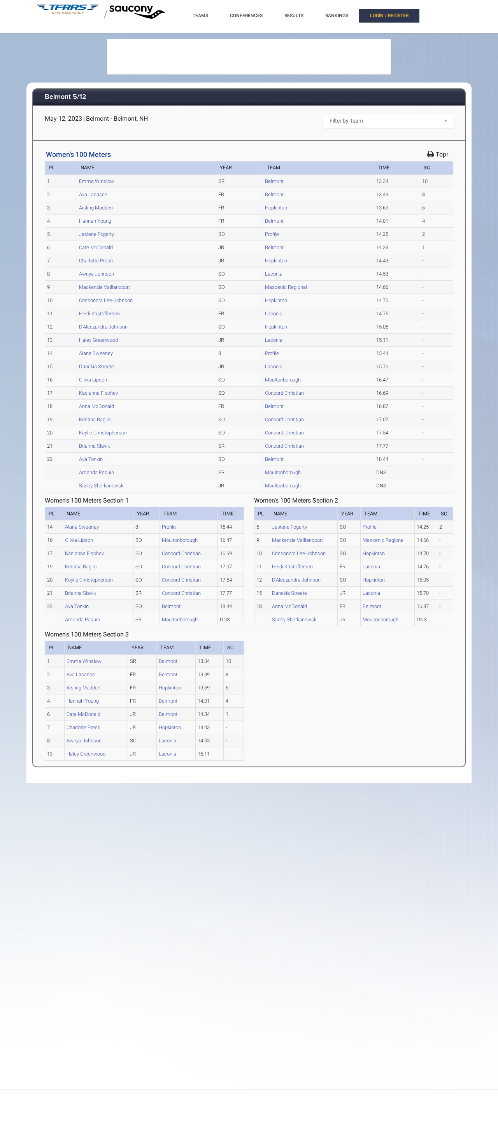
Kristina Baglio (94, 419)
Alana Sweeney (96, 353)
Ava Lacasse (93, 194)
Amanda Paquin (96, 472)
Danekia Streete (96, 366)
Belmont (274, 181)
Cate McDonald (96, 247)
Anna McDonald (96, 406)
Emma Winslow (96, 181)
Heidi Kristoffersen (99, 313)
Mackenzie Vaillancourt (104, 287)
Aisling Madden (96, 208)
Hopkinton (276, 208)
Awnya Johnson (96, 274)
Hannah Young (95, 221)
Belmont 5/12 (65, 97)
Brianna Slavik (94, 446)
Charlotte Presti (96, 261)
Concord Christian (284, 393)
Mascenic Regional (286, 287)
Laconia (273, 274)
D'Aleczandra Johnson (103, 327)
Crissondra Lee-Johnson (106, 300)
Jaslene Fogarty (96, 234)
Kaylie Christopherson (103, 433)
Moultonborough (283, 380)
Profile (272, 234)
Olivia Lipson (93, 380)
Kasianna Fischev (98, 393)
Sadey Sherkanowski (101, 486)
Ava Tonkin (91, 459)
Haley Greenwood (98, 340)
